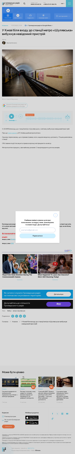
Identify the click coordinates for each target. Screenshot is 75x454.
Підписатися (37, 236)
